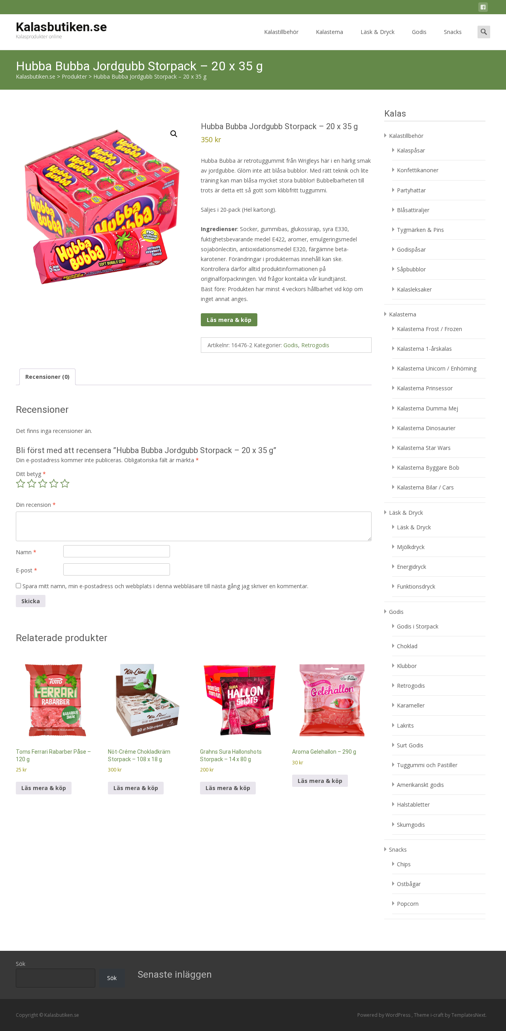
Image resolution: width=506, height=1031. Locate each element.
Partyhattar (411, 190)
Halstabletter (413, 804)
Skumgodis (411, 824)
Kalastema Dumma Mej (427, 408)
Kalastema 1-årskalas (424, 348)
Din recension (36, 504)
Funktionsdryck (416, 586)
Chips (404, 864)
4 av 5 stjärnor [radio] (54, 483)
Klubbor (407, 666)
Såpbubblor (411, 269)
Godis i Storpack (417, 626)
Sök (20, 963)
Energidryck (411, 566)
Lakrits (405, 725)
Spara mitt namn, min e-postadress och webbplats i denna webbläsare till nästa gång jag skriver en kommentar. (165, 586)
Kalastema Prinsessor (425, 388)
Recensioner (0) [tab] (47, 376)
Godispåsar (411, 249)
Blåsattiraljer (413, 210)
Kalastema (329, 32)
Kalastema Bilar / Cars (425, 487)
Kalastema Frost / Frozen (429, 329)
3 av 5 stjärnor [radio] (42, 483)
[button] (174, 134)
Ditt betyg (31, 474)
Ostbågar (409, 884)
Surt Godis (410, 745)
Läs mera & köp (229, 320)
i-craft (437, 1015)
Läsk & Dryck (378, 32)
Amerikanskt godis (420, 784)
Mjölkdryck (411, 547)
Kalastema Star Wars (424, 448)
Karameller (411, 705)
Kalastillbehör (281, 32)
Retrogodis (315, 345)
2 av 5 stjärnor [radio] (31, 483)
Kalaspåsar (411, 150)
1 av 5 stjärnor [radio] (20, 483)
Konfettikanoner (417, 170)
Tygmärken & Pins (420, 229)
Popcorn (408, 903)
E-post (26, 570)
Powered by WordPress (384, 1015)
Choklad (407, 646)
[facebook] (483, 8)
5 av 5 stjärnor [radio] (65, 483)
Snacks (453, 32)
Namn (26, 552)
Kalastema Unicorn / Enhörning (436, 368)
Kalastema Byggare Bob (428, 467)
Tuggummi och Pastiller (427, 765)
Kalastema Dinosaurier (426, 428)
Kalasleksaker (414, 289)
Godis (419, 32)
